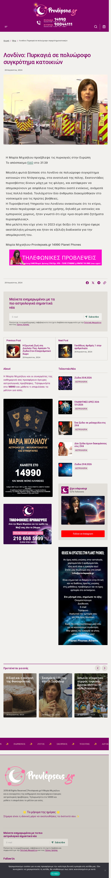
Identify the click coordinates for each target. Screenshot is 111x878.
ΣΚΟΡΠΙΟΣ (44, 744)
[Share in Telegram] (99, 283)
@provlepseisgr (78, 488)
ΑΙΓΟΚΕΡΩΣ (90, 744)
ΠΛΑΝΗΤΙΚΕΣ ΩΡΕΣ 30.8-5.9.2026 (86, 403)
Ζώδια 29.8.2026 (82, 464)
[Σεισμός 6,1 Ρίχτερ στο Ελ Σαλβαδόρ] (55, 695)
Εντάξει (55, 874)
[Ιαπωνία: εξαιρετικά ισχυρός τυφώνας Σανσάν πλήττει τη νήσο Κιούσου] (91, 695)
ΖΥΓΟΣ (23, 744)
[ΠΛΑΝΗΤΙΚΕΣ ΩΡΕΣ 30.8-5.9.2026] (65, 407)
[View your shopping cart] (104, 26)
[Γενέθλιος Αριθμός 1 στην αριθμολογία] (81, 348)
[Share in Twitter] (93, 283)
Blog (14, 41)
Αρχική (6, 41)
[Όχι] (105, 870)
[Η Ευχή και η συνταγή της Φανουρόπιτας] (20, 695)
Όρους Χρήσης (23, 324)
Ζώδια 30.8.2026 (82, 377)
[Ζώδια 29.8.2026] (65, 470)
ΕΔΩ (30, 162)
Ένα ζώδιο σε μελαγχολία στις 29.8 (90, 424)
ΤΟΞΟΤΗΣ (67, 744)
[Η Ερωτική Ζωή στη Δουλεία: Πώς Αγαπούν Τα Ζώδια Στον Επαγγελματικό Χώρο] (30, 348)
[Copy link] (105, 283)
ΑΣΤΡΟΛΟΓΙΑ (81, 382)
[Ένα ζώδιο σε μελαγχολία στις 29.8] (65, 428)
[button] (6, 9)
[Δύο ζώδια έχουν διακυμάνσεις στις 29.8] (65, 449)
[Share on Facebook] (87, 283)
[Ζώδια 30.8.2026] (65, 383)
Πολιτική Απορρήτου (92, 322)
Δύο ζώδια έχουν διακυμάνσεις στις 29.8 (90, 445)
